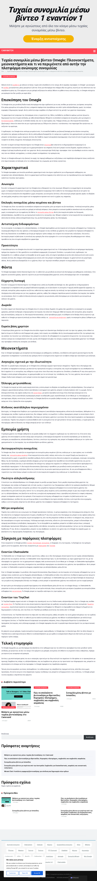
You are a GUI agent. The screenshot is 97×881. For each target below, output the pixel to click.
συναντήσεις (37, 393)
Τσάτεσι (40, 850)
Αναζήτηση (5, 734)
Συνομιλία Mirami (73, 856)
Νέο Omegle (88, 856)
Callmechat (37, 856)
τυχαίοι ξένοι (8, 604)
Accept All (37, 873)
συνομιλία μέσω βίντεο (46, 212)
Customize (12, 873)
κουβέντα (16, 85)
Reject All (25, 873)
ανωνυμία (48, 145)
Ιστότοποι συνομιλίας (9, 76)
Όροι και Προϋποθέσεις (48, 877)
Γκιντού (30, 850)
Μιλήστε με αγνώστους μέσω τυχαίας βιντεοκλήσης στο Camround (15, 714)
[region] (24, 867)
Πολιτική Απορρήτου (34, 877)
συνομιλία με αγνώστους (57, 317)
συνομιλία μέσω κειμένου (18, 455)
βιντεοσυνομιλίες (7, 121)
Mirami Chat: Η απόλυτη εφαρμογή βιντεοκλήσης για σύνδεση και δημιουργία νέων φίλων (36, 771)
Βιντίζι (27, 856)
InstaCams (49, 856)
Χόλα (78, 844)
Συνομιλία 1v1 (48, 862)
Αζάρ (18, 856)
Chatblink (64, 850)
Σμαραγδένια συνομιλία (64, 844)
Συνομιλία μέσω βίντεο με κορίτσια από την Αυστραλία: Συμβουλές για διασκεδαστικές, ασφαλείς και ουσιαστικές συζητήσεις (45, 767)
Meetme (20, 850)
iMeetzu (87, 844)
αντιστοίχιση (16, 591)
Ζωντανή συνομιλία (13, 844)
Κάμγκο (74, 850)
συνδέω (6, 88)
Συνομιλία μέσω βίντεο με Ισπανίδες (17, 762)
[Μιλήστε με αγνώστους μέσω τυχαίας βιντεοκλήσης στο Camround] (16, 697)
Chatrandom (28, 844)
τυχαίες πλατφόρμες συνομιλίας (38, 543)
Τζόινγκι (11, 850)
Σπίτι (2, 71)
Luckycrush (9, 856)
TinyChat (52, 546)
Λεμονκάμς (85, 850)
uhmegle (60, 856)
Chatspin (40, 844)
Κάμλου (49, 844)
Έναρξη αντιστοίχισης (48, 39)
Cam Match (7, 50)
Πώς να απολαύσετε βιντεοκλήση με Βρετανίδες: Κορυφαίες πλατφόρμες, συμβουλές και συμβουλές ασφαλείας (47, 698)
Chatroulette (42, 546)
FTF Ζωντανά (52, 850)
